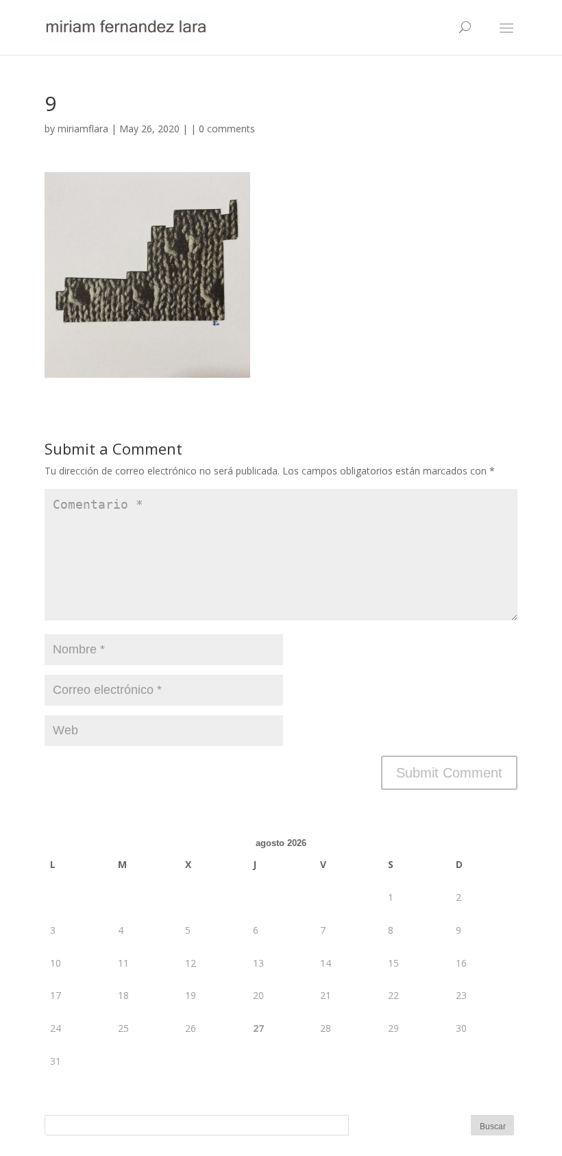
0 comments (227, 128)
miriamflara (83, 128)
